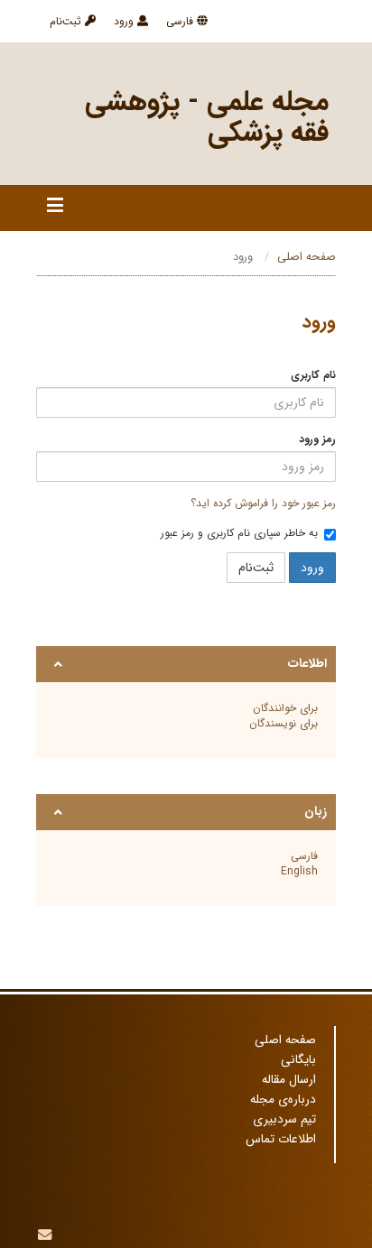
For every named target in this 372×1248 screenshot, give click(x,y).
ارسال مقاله (289, 1079)
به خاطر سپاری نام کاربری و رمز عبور (239, 533)
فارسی (181, 21)
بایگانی (298, 1059)
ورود (125, 21)
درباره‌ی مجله (283, 1099)
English (299, 871)
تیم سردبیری (284, 1119)
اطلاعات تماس (281, 1139)
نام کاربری (313, 375)
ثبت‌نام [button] (256, 568)
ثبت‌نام (67, 21)
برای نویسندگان (283, 723)
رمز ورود (317, 439)
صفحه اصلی (306, 257)
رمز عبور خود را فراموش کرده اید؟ (263, 503)
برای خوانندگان (285, 707)
